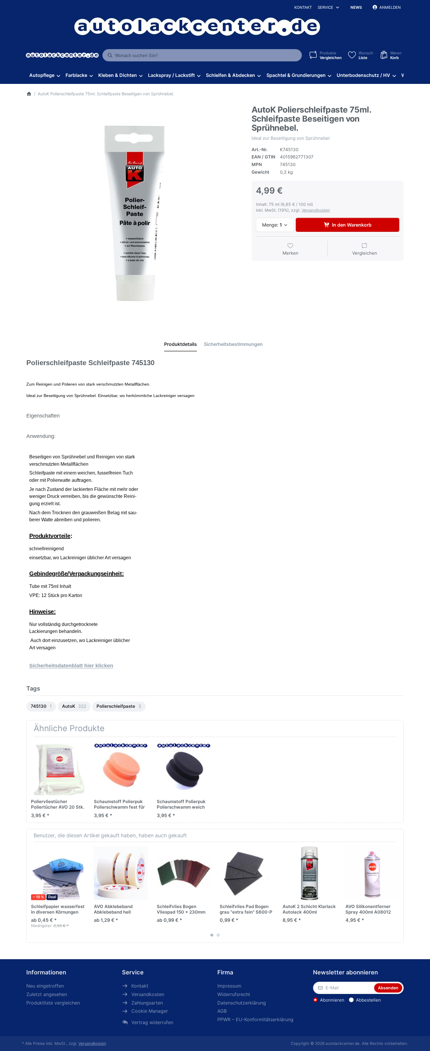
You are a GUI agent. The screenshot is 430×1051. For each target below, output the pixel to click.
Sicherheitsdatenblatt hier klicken (71, 666)
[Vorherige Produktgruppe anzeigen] (33, 892)
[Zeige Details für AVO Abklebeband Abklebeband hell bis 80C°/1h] (121, 873)
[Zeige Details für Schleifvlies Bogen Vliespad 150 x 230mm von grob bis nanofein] (184, 873)
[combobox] (202, 55)
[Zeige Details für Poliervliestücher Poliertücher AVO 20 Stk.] (58, 768)
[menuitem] (44, 75)
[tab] (180, 344)
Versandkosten (316, 210)
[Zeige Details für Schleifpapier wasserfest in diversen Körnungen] (58, 873)
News (356, 7)
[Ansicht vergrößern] (134, 213)
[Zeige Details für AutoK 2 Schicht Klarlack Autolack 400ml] (309, 873)
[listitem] (134, 213)
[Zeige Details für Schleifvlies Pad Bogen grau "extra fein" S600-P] (247, 873)
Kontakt (303, 7)
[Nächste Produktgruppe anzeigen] (397, 892)
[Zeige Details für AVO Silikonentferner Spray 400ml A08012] (372, 873)
